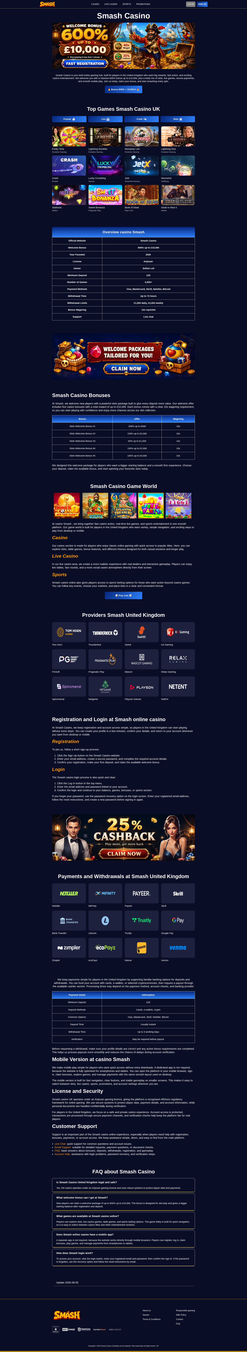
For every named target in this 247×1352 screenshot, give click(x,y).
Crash (140, 119)
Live (103, 119)
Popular (67, 119)
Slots (175, 119)
